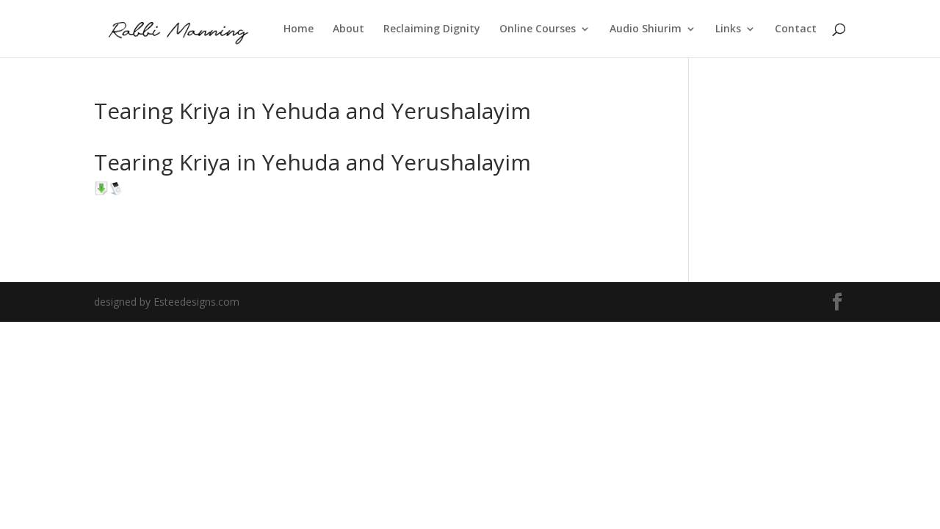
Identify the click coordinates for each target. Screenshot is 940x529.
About (348, 29)
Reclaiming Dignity (431, 29)
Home (298, 29)
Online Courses (537, 29)
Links (728, 29)
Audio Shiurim (646, 29)
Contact (796, 29)
